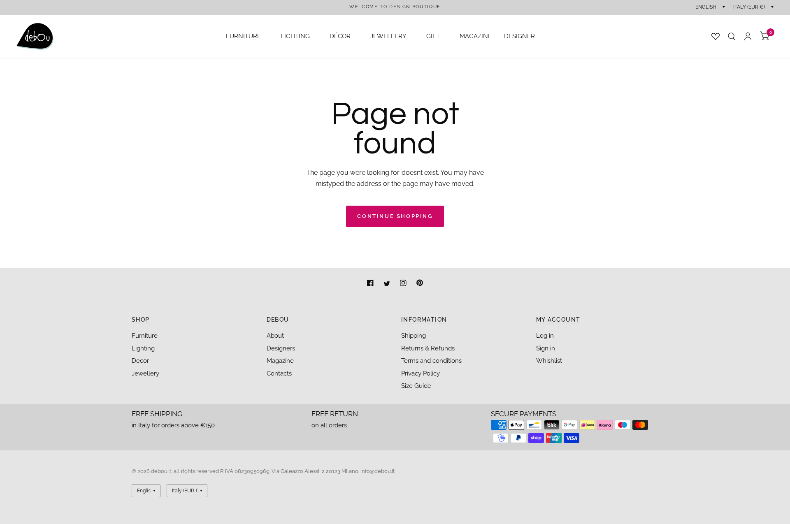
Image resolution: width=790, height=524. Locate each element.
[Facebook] (371, 284)
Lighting (143, 348)
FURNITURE (243, 36)
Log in (545, 335)
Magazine (280, 360)
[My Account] (748, 36)
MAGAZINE (476, 36)
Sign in (545, 348)
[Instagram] (404, 284)
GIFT (433, 36)
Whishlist (549, 360)
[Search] (732, 36)
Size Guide (416, 386)
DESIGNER (519, 36)
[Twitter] (387, 284)
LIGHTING (295, 36)
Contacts (279, 373)
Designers (281, 348)
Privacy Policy (420, 373)
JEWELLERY (388, 36)
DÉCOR (340, 36)
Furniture (145, 335)
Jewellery (145, 373)
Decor (140, 360)
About (275, 335)
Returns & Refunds (428, 348)
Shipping (413, 335)
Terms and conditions (431, 360)
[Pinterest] (419, 284)
